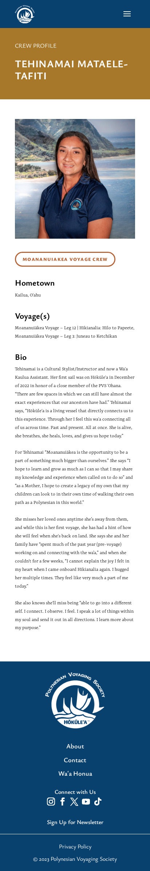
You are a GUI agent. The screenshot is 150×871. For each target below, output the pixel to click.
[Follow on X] (74, 801)
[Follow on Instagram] (51, 801)
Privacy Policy (75, 846)
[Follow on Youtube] (86, 801)
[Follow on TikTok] (97, 801)
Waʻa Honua (75, 773)
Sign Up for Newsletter (75, 822)
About (75, 746)
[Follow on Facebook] (62, 801)
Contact (75, 760)
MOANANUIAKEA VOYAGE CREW (65, 259)
